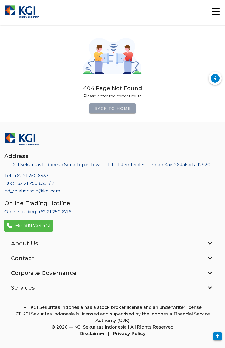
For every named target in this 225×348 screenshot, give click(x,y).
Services (23, 287)
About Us (24, 243)
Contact (22, 258)
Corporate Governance (44, 273)
